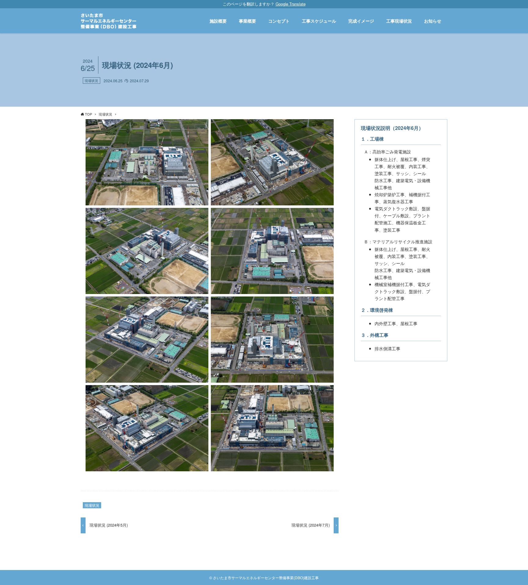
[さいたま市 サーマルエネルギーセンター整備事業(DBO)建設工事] (108, 20)
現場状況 (91, 80)
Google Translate (291, 4)
